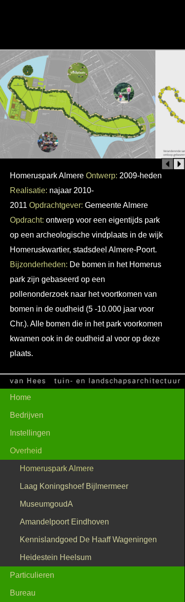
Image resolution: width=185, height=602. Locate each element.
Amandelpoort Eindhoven (64, 522)
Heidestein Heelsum (55, 557)
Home (20, 397)
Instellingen (30, 433)
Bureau (23, 593)
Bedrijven (26, 415)
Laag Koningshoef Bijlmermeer (74, 486)
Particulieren (32, 575)
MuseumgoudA (46, 504)
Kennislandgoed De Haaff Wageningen (88, 539)
